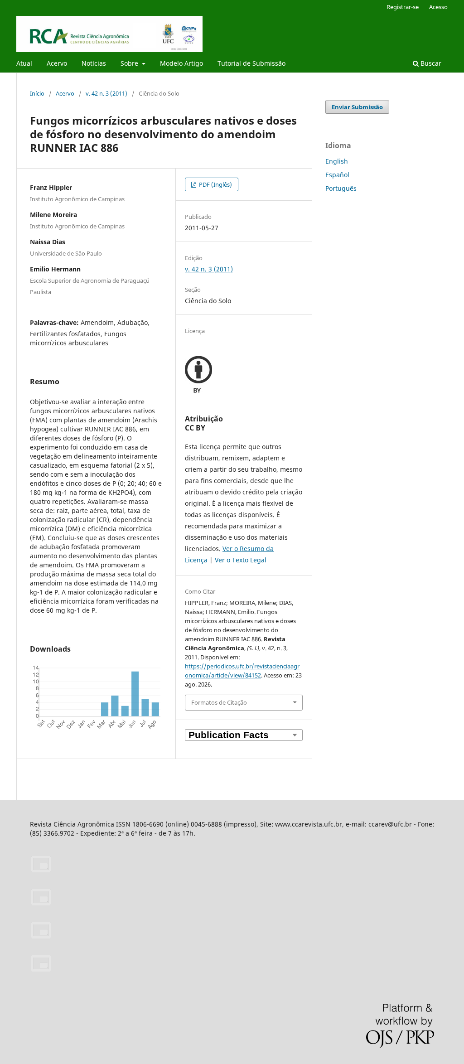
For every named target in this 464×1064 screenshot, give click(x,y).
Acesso (438, 7)
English (336, 161)
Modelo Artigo (181, 63)
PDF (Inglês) (215, 184)
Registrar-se (403, 7)
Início (37, 93)
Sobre (130, 63)
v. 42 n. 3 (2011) (106, 93)
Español (337, 174)
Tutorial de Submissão (251, 63)
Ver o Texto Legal (240, 560)
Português (341, 188)
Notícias (94, 63)
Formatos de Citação (219, 702)
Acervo (57, 63)
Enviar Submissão (357, 107)
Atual (24, 63)
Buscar (430, 63)
